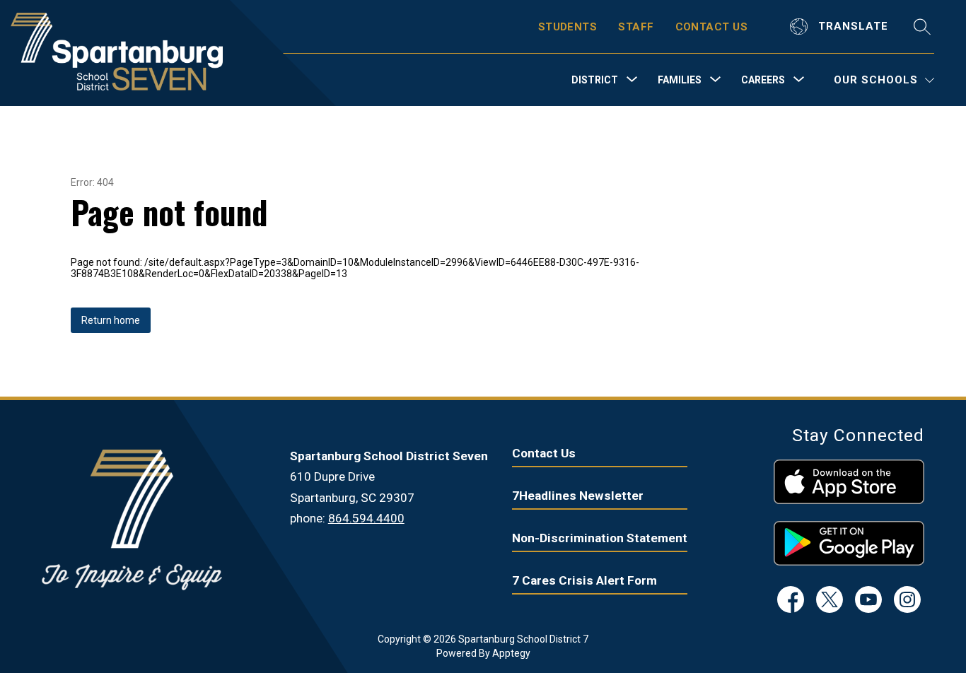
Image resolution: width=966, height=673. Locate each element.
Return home (110, 320)
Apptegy (511, 653)
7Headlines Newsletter (578, 495)
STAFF (635, 27)
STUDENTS (568, 27)
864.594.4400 (366, 518)
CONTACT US (711, 27)
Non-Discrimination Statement (599, 538)
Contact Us (544, 453)
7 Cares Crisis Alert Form (584, 580)
